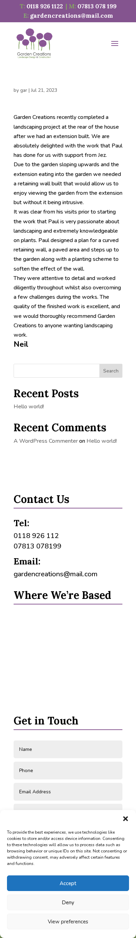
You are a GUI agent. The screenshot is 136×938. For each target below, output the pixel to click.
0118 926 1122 (45, 6)
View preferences (68, 921)
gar (23, 90)
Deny (68, 902)
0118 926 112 (36, 535)
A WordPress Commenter (46, 441)
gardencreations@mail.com (71, 15)
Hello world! (29, 406)
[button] (125, 818)
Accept (68, 883)
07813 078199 (37, 546)
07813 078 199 (96, 6)
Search (111, 371)
